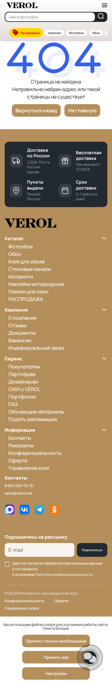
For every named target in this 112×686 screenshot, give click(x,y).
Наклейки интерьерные (36, 284)
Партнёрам (21, 374)
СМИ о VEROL (24, 389)
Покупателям (24, 366)
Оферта (17, 460)
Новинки (54, 33)
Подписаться (92, 550)
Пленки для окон (28, 291)
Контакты (19, 437)
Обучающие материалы (36, 411)
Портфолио (22, 396)
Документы (22, 332)
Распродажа (30, 33)
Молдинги (20, 276)
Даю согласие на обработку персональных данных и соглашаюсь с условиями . (57, 569)
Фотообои (76, 33)
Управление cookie (22, 608)
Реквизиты (21, 445)
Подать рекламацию (32, 419)
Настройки (56, 673)
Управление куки (28, 468)
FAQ (13, 404)
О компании (22, 317)
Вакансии (19, 340)
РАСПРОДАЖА (25, 299)
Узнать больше (56, 628)
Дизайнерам (23, 381)
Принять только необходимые (56, 641)
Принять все (56, 657)
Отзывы (17, 325)
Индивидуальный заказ (36, 347)
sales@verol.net (18, 493)
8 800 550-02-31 (19, 485)
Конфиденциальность (35, 453)
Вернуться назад (36, 110)
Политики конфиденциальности (63, 574)
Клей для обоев (26, 261)
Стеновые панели (29, 269)
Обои (96, 33)
